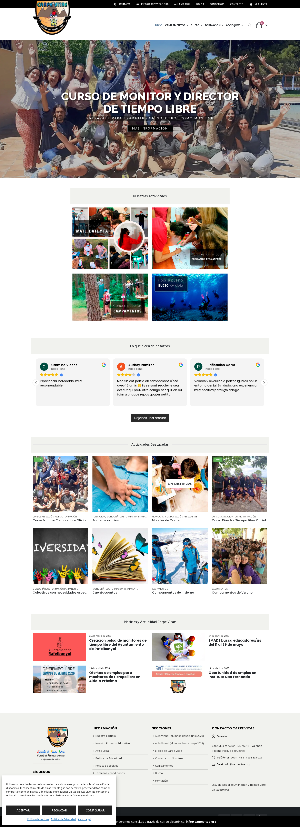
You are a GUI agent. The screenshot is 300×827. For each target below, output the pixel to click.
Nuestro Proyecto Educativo (113, 743)
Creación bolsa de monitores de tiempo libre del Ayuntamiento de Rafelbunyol (118, 644)
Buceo (195, 25)
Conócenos (217, 4)
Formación (213, 25)
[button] (249, 25)
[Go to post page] (59, 647)
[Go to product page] (120, 484)
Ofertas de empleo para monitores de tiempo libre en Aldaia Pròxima (114, 676)
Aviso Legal (84, 819)
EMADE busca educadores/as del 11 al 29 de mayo (235, 642)
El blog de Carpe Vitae (168, 751)
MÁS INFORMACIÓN (150, 128)
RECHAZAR (59, 810)
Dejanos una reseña (150, 418)
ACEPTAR (23, 810)
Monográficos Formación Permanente (129, 516)
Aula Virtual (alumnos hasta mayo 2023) (179, 743)
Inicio (158, 25)
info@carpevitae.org (201, 822)
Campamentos (175, 25)
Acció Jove (233, 25)
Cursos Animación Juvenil (48, 516)
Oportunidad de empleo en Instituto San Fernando (232, 674)
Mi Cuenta (261, 4)
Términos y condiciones (110, 773)
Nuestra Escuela (106, 736)
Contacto (236, 4)
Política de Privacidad (63, 819)
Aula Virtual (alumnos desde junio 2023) (179, 736)
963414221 (124, 4)
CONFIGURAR (95, 810)
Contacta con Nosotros (169, 758)
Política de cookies (38, 819)
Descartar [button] (223, 822)
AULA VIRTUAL (182, 4)
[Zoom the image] (110, 210)
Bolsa (200, 4)
